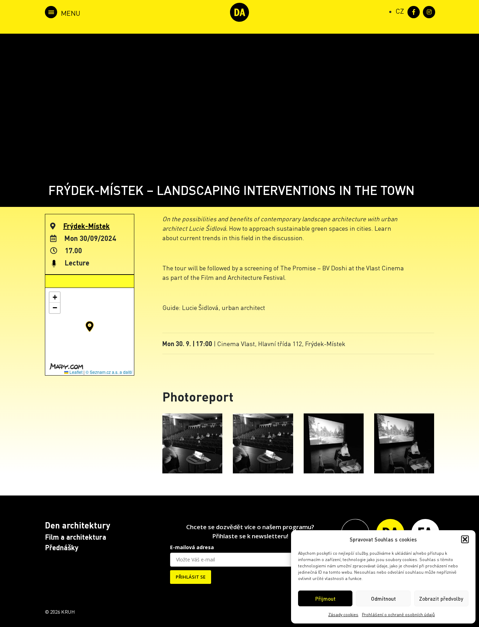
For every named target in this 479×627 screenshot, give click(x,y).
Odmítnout (383, 598)
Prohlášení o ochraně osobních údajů (398, 614)
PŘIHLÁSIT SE (190, 577)
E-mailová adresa (192, 547)
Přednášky (62, 547)
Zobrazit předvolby (441, 598)
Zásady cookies (343, 614)
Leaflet (75, 372)
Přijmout (325, 598)
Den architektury (77, 525)
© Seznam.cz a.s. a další (109, 372)
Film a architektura (75, 536)
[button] (464, 539)
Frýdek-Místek (86, 225)
